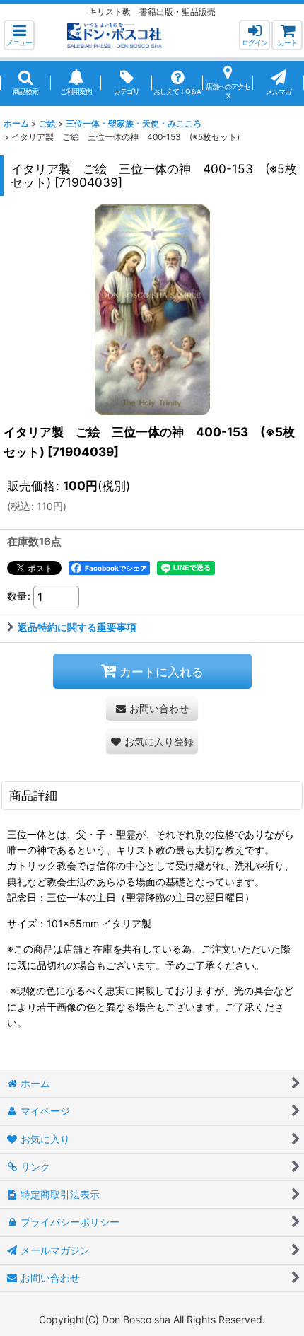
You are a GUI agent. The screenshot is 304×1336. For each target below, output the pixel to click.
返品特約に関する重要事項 (77, 627)
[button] (19, 35)
